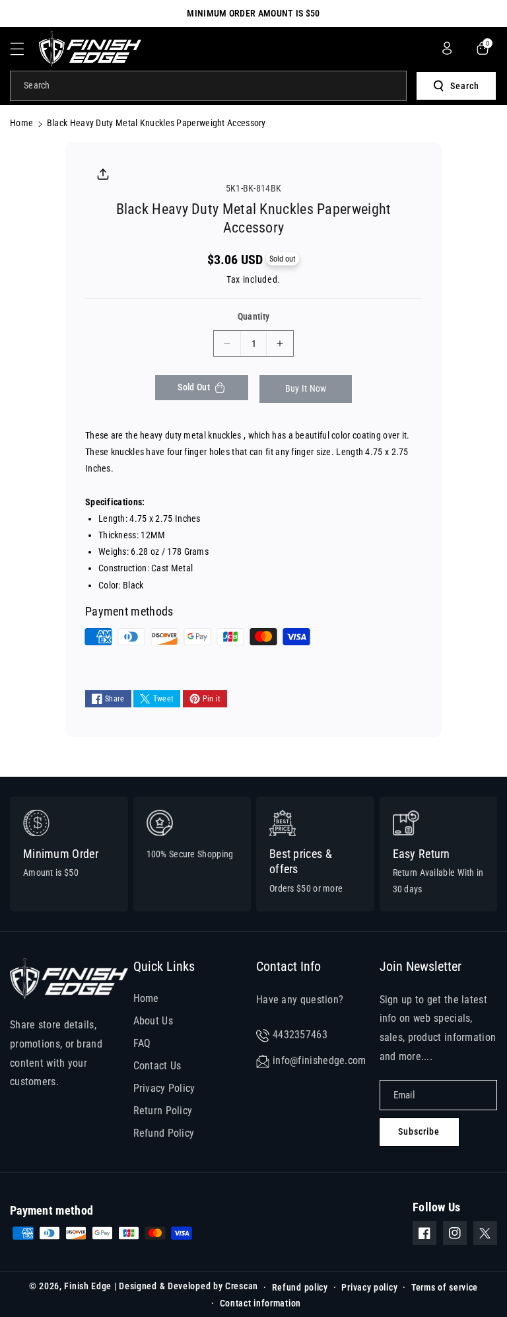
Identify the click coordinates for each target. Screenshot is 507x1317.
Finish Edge (88, 1286)
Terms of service (444, 1287)
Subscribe (419, 1131)
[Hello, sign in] (446, 48)
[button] (24, 48)
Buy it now (306, 388)
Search (464, 86)
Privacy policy (369, 1287)
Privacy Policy (164, 1088)
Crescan (241, 1286)
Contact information (260, 1303)
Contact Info (288, 966)
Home (21, 123)
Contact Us (157, 1065)
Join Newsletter (420, 966)
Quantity (253, 316)
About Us (153, 1020)
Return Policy (163, 1110)
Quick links (164, 966)
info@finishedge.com (319, 1060)
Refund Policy (164, 1133)
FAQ (142, 1043)
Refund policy (300, 1287)
